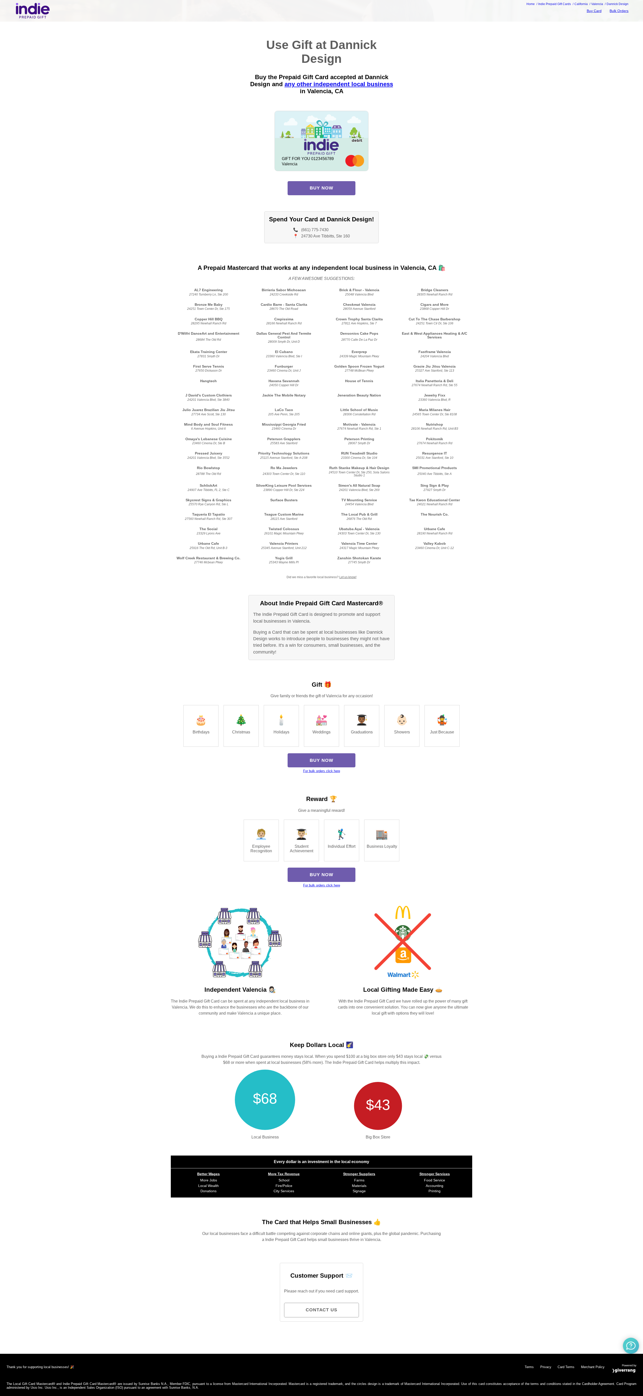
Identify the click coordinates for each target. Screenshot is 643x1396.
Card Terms (566, 1367)
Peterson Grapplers (283, 439)
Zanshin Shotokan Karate (359, 558)
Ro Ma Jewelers (284, 468)
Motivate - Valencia (359, 424)
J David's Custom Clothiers (208, 395)
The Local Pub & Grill (359, 514)
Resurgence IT (434, 453)
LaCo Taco (284, 410)
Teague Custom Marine (284, 514)
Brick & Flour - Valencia (359, 290)
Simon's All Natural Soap (359, 485)
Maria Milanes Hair (434, 410)
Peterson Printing (359, 439)
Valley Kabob (434, 543)
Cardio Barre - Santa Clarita (284, 305)
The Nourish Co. (435, 514)
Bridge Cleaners (434, 290)
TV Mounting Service (359, 500)
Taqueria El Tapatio (208, 514)
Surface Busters (284, 500)
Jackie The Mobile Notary (284, 395)
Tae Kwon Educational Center (434, 500)
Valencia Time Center (359, 543)
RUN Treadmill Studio (359, 453)
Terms (529, 1367)
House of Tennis (359, 381)
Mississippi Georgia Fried (284, 424)
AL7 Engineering (208, 290)
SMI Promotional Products (434, 468)
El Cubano (284, 352)
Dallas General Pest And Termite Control (283, 335)
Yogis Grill (284, 558)
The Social (208, 529)
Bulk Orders (619, 11)
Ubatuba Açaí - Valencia (359, 529)
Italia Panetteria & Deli (434, 381)
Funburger (284, 366)
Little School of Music (359, 410)
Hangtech (208, 381)
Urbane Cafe (434, 529)
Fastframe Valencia (434, 352)
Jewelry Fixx (434, 395)
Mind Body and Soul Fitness (208, 424)
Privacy (545, 1367)
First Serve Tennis (208, 366)
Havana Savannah (284, 381)
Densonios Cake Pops (359, 333)
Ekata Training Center (208, 352)
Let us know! (347, 577)
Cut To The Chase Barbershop (434, 319)
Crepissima (283, 319)
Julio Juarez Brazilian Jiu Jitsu (208, 410)
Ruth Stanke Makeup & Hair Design (359, 468)
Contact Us (321, 1309)
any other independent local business (339, 84)
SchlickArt (208, 485)
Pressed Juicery (208, 453)
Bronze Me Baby (209, 305)
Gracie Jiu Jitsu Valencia (434, 366)
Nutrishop (434, 424)
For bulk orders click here (321, 771)
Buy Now (321, 187)
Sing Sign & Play (434, 485)
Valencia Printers (284, 543)
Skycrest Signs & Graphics (208, 500)
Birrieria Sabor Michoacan (284, 290)
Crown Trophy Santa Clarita (359, 319)
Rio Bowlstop (208, 468)
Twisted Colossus (284, 529)
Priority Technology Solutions (283, 453)
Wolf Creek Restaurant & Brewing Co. (208, 558)
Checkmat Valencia (359, 305)
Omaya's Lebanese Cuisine (208, 439)
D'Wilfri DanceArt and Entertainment (208, 333)
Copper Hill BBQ (209, 319)
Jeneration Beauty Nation (359, 395)
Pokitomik (434, 439)
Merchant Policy (593, 1367)
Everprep (359, 352)
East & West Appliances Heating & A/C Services (434, 335)
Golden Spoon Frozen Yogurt (359, 366)
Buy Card (594, 11)
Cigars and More (434, 305)
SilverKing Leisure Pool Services (284, 485)
